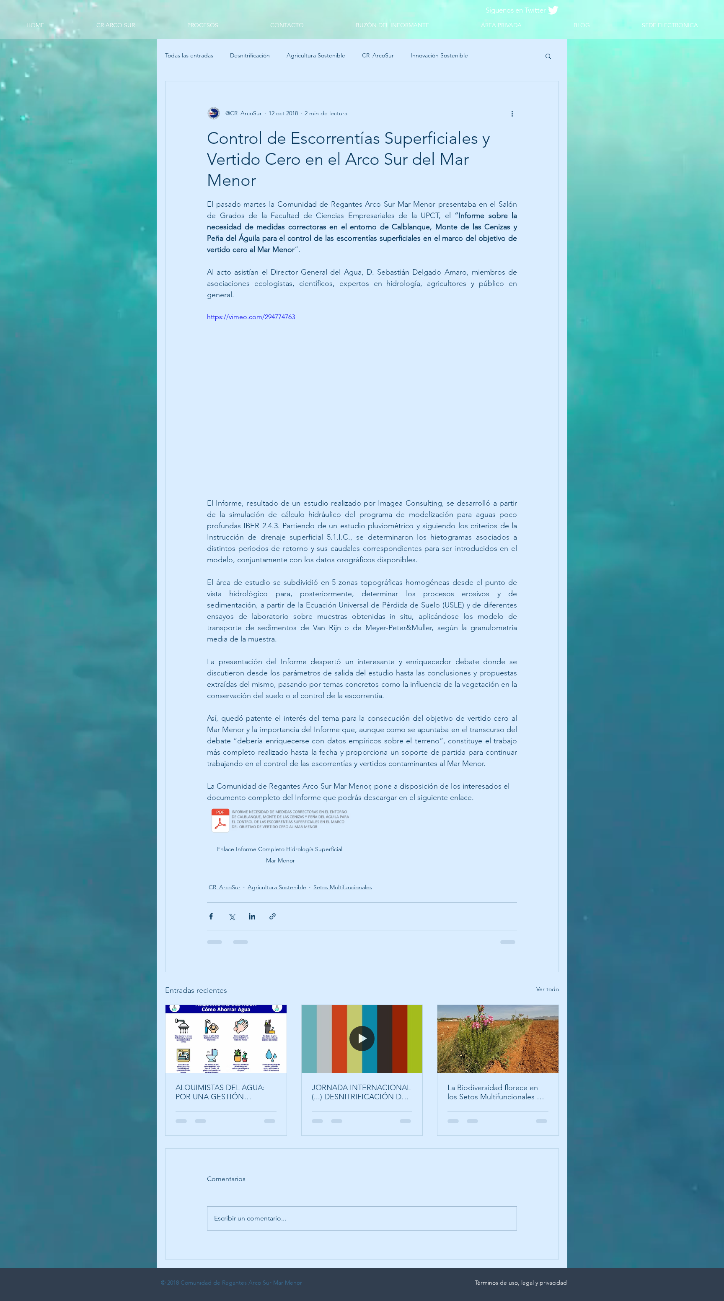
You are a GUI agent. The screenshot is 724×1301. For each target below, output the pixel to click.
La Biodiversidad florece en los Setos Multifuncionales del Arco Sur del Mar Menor (497, 1092)
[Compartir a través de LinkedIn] (252, 916)
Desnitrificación (250, 55)
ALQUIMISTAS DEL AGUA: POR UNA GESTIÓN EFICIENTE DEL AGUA (220, 1092)
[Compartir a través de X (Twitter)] (231, 916)
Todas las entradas (189, 55)
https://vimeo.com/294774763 (251, 317)
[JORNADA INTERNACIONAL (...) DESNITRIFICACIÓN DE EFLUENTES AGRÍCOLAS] (362, 1039)
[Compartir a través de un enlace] (273, 916)
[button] (548, 55)
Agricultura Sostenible (316, 55)
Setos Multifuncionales (342, 887)
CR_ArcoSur (378, 55)
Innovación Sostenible (439, 55)
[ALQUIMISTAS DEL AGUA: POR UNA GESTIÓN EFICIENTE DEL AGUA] (226, 1039)
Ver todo (547, 989)
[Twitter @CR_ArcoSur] (553, 10)
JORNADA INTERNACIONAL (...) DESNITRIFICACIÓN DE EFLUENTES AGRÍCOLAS (361, 1092)
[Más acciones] (512, 113)
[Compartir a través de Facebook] (211, 916)
